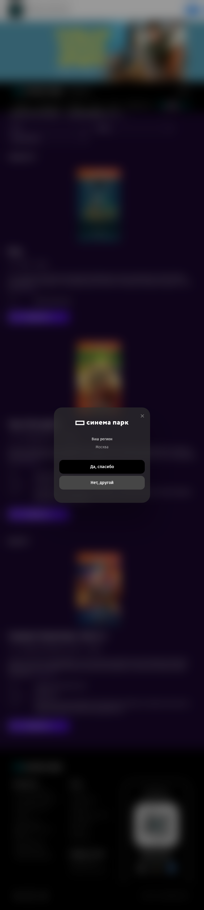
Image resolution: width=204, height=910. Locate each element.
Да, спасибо (102, 466)
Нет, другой (102, 482)
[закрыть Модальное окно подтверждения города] (142, 416)
